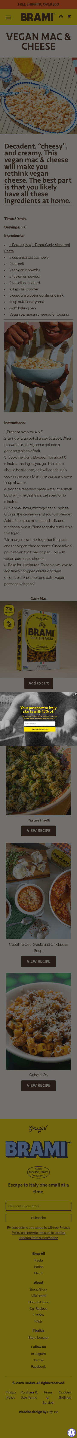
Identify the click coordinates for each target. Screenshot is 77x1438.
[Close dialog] (75, 693)
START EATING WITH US (39, 729)
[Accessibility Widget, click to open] (71, 1432)
